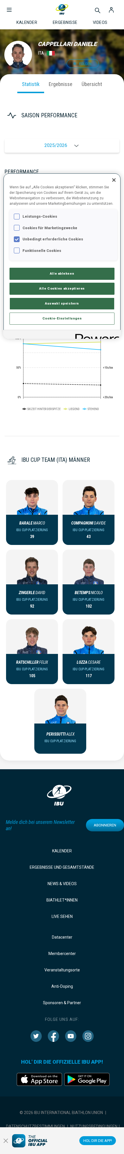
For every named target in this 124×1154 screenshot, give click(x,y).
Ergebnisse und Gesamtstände (62, 867)
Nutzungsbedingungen (93, 1126)
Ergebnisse (60, 84)
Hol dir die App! (97, 1140)
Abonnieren (105, 825)
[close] (6, 1141)
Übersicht (92, 84)
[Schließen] (114, 180)
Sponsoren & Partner (62, 1002)
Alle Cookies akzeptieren (62, 288)
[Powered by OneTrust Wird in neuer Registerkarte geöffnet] (96, 335)
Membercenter (62, 953)
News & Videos (62, 883)
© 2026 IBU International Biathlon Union (61, 1112)
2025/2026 (55, 145)
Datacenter (62, 937)
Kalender (62, 851)
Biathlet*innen (62, 900)
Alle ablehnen (62, 273)
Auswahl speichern (62, 303)
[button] (9, 7)
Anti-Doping (62, 986)
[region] (62, 256)
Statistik (31, 84)
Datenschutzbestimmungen (35, 1126)
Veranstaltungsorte (62, 970)
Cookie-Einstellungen (62, 318)
